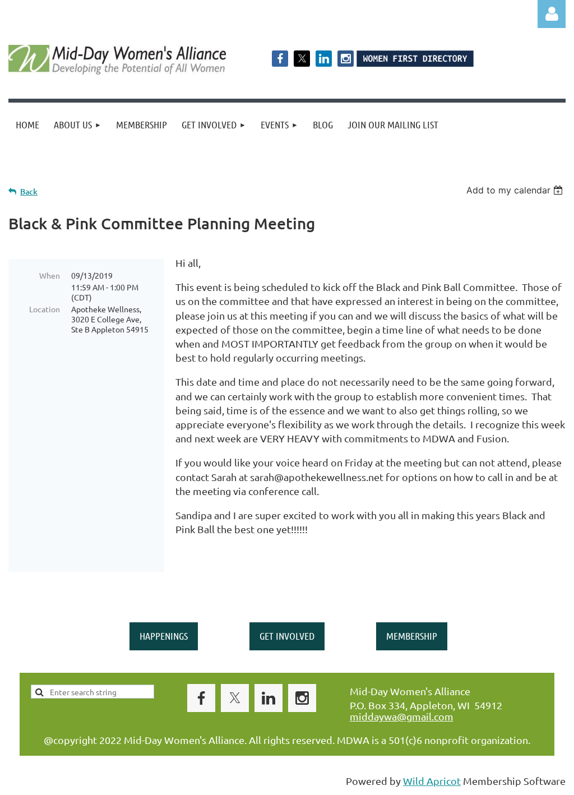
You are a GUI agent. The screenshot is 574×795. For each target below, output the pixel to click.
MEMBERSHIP (411, 636)
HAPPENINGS (164, 636)
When (49, 275)
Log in (552, 14)
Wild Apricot (432, 781)
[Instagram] (345, 58)
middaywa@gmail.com (401, 716)
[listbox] (516, 190)
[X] (302, 58)
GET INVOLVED (287, 636)
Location (44, 309)
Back (29, 191)
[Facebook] (280, 58)
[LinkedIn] (324, 58)
